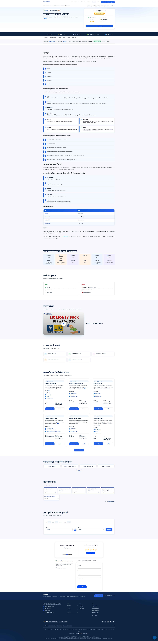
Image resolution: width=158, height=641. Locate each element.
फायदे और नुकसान (53, 37)
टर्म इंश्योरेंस (81, 606)
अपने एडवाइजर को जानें (99, 629)
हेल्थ (72, 2)
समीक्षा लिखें (80, 629)
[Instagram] (108, 622)
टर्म (79, 2)
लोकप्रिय (50, 485)
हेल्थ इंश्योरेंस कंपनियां (95, 608)
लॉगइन (79, 631)
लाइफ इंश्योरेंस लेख (111, 501)
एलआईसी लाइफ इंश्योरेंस (56, 5)
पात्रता (69, 37)
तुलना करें (109, 529)
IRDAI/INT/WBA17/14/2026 (83, 636)
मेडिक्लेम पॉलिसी (94, 615)
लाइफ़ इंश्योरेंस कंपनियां (95, 612)
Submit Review (91, 552)
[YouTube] (111, 622)
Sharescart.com (92, 629)
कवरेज (60, 37)
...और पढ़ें (45, 18)
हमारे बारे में (48, 629)
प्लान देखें (59, 408)
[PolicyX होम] (47, 2)
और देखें (79, 470)
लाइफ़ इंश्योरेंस (82, 608)
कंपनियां (65, 522)
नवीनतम (46, 485)
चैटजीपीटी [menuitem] (94, 5)
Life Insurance (49, 5)
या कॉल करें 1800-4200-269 (109, 595)
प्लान (69, 522)
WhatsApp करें (47, 610)
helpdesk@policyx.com (49, 606)
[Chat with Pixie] (155, 638)
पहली (47, 527)
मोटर (82, 2)
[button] (63, 323)
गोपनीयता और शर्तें (71, 629)
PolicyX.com (65, 236)
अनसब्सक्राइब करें (85, 629)
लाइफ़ (75, 2)
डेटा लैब (76, 629)
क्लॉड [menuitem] (98, 5)
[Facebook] (102, 622)
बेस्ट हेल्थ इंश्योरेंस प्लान (95, 606)
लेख (85, 2)
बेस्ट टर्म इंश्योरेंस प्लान (95, 614)
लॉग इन (98, 2)
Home (44, 5)
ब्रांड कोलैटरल (56, 629)
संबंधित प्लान (74, 37)
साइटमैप (66, 629)
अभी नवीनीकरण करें (111, 629)
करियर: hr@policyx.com (49, 612)
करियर (52, 629)
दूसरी (79, 527)
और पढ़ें (49, 390)
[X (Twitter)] (105, 622)
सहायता (89, 2)
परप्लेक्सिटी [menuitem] (102, 5)
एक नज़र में (46, 37)
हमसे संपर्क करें (62, 629)
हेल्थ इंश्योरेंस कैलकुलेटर (95, 610)
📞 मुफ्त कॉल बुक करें (50, 408)
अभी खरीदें (103, 2)
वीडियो (64, 37)
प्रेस (45, 629)
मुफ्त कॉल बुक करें (111, 2)
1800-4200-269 (48, 608)
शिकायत (105, 629)
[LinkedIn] (113, 622)
